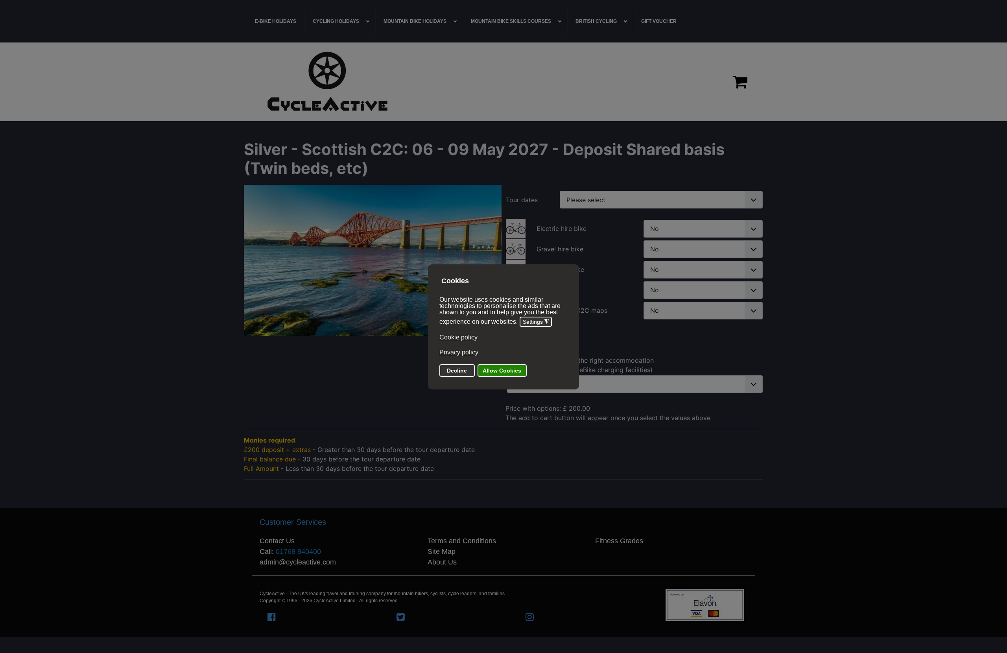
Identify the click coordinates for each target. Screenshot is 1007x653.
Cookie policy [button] (458, 337)
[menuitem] (275, 21)
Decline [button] (457, 370)
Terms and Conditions (462, 541)
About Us (442, 562)
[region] (503, 81)
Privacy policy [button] (458, 352)
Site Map (442, 551)
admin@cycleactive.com (298, 562)
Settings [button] (536, 322)
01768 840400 (298, 551)
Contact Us (277, 541)
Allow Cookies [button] (502, 370)
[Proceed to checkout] (740, 82)
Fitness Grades (619, 541)
